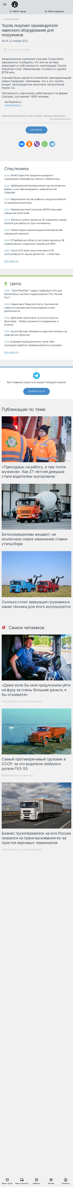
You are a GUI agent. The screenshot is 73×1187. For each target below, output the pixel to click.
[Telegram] (52, 144)
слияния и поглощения (54, 115)
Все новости (11, 261)
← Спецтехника (10, 19)
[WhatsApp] (45, 144)
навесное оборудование (14, 115)
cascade (38, 115)
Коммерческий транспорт (17, 775)
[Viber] (37, 144)
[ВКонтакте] (22, 144)
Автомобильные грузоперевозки (22, 701)
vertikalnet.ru (12, 105)
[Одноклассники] (29, 144)
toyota (30, 115)
